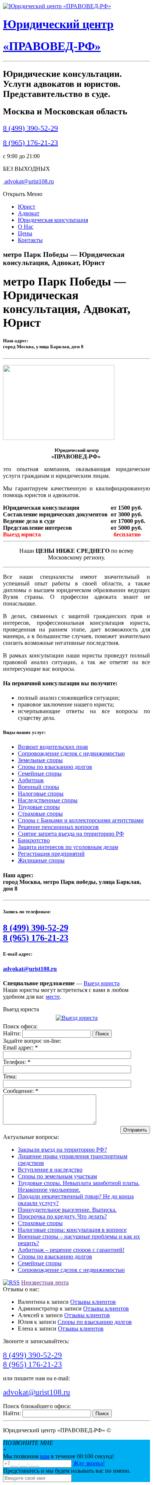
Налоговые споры (41, 793)
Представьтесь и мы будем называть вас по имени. (67, 1471)
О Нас (25, 226)
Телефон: (16, 1062)
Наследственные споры (48, 800)
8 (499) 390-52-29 (30, 128)
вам (44, 1456)
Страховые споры (40, 813)
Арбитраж (31, 780)
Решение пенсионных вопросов (58, 827)
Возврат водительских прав (53, 747)
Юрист (26, 206)
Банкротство (34, 840)
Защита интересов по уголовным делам (68, 847)
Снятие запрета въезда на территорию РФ (71, 833)
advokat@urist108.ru (28, 181)
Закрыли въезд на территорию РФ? (62, 1149)
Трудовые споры (39, 807)
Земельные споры (40, 760)
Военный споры (38, 787)
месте (53, 996)
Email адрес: (20, 1047)
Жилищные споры (41, 860)
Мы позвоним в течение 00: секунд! (58, 1456)
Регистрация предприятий (51, 854)
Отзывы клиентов (93, 1302)
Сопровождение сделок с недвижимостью (71, 753)
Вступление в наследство (50, 1169)
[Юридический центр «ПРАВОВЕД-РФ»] (57, 6)
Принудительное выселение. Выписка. (67, 1210)
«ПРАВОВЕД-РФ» (52, 46)
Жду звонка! (89, 1463)
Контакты (30, 240)
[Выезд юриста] (77, 1018)
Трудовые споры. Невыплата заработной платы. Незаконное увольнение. (79, 1186)
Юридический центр (58, 24)
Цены (25, 233)
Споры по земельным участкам (57, 1176)
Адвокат (28, 213)
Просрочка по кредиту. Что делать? (62, 1216)
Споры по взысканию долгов (55, 767)
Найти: (12, 1033)
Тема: (10, 1076)
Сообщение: (20, 1091)
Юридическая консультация (53, 220)
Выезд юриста (102, 983)
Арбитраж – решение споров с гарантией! (71, 1250)
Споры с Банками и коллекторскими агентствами (81, 820)
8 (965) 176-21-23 (30, 142)
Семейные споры (40, 773)
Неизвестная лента (45, 1282)
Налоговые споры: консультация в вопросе (72, 1230)
